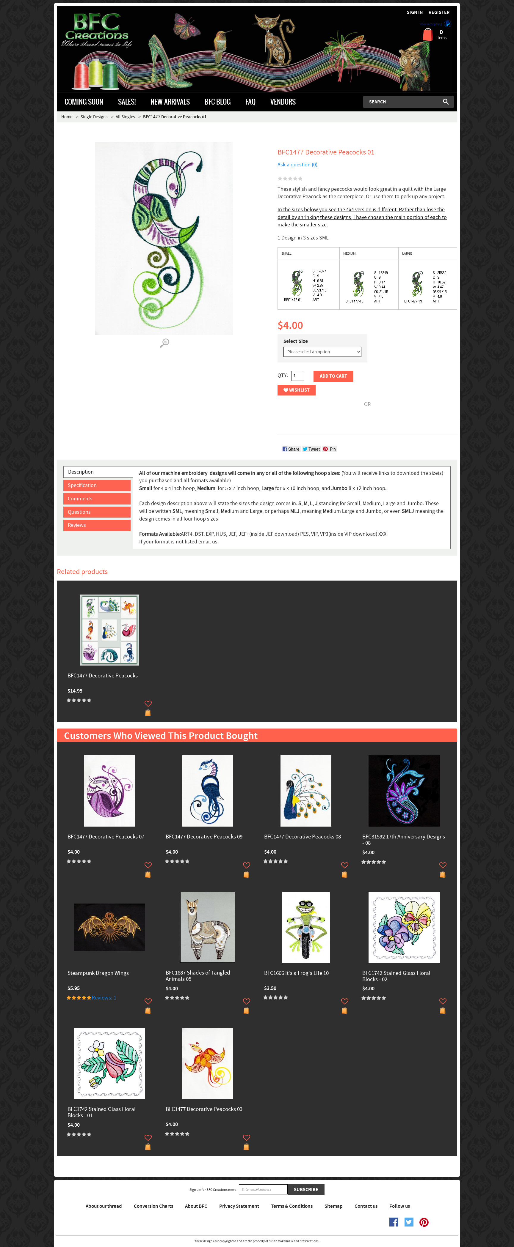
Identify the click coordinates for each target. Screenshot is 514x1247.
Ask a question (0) (297, 164)
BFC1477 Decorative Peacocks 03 (204, 1109)
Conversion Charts (153, 1206)
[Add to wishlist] (148, 703)
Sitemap (334, 1206)
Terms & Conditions (292, 1206)
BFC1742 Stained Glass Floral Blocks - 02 (396, 976)
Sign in (415, 13)
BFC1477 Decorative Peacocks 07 (106, 837)
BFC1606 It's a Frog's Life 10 (296, 973)
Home (66, 117)
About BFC (196, 1206)
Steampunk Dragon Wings (98, 973)
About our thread (104, 1206)
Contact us (366, 1206)
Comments (80, 498)
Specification (82, 485)
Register (439, 13)
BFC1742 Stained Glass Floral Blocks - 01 (102, 1112)
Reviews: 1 (104, 998)
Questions (79, 512)
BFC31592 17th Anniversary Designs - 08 (403, 840)
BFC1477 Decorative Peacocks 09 (204, 837)
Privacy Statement (239, 1206)
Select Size (295, 341)
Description (81, 472)
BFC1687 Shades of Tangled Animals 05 (198, 976)
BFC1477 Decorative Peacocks (103, 676)
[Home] (107, 31)
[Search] (446, 102)
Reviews (77, 525)
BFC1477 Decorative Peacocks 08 (302, 837)
